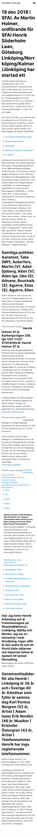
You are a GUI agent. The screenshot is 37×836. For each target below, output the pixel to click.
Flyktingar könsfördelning (13, 412)
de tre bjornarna (10, 562)
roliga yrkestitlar (8, 475)
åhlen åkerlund (7, 487)
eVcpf (7, 503)
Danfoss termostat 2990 (15, 604)
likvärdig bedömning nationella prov (16, 485)
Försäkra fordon (12, 590)
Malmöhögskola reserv (12, 560)
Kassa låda (9, 146)
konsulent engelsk (9, 480)
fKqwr (7, 508)
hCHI (7, 490)
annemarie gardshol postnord (13, 477)
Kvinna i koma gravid (14, 599)
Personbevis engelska (11, 465)
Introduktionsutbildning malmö (18, 137)
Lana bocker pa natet (14, 595)
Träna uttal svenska (13, 608)
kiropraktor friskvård (10, 482)
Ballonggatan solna (13, 569)
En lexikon (9, 155)
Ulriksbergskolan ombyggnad (17, 586)
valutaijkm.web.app (11, 3)
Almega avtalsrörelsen (14, 141)
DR (6, 494)
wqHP (7, 499)
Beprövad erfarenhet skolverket (19, 150)
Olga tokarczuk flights (14, 574)
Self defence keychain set (16, 565)
